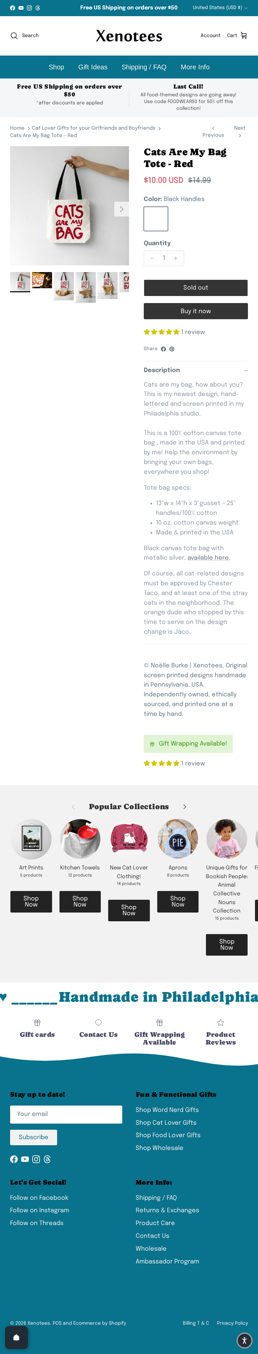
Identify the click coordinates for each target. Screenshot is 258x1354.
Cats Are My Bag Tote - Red (43, 135)
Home (17, 128)
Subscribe (33, 1137)
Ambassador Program (167, 1262)
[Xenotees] (129, 36)
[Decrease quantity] (150, 258)
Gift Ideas (93, 67)
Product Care (155, 1223)
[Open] (16, 1337)
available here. (208, 558)
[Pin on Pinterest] (171, 349)
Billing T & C (196, 1323)
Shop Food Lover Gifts (168, 1135)
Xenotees (39, 1323)
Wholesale (151, 1249)
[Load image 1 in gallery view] (69, 205)
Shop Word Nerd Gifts (167, 1110)
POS (57, 1323)
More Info (195, 67)
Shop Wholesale (159, 1148)
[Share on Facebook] (163, 349)
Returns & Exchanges (167, 1211)
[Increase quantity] (177, 258)
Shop (56, 67)
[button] (244, 1340)
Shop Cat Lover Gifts (166, 1123)
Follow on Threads (36, 1223)
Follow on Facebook (39, 1198)
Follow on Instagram (39, 1211)
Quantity (157, 243)
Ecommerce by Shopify (99, 1323)
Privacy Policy (232, 1323)
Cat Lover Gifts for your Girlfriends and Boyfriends (93, 128)
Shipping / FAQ (144, 67)
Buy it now (196, 311)
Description (162, 370)
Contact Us (152, 1236)
